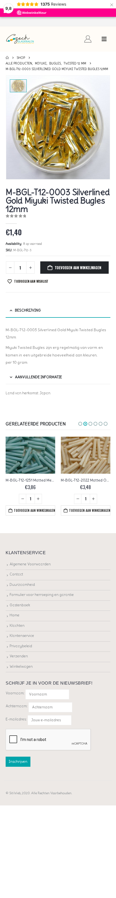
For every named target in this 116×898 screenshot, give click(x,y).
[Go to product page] (30, 455)
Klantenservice (22, 635)
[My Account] (88, 39)
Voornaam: (15, 693)
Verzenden (19, 656)
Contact (16, 574)
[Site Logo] (20, 39)
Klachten (17, 625)
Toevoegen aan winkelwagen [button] (34, 510)
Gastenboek (20, 605)
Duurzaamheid (22, 584)
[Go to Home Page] (7, 58)
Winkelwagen (21, 666)
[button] (104, 39)
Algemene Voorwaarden (30, 564)
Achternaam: (17, 706)
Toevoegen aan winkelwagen (78, 267)
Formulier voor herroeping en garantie (42, 594)
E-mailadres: (17, 719)
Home (14, 615)
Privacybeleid (21, 646)
